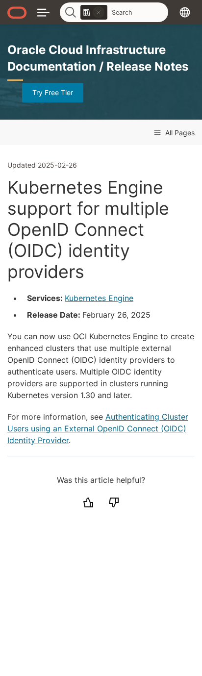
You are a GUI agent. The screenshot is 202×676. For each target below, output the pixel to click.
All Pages (179, 132)
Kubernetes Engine (99, 298)
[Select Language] (185, 12)
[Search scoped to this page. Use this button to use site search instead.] (98, 12)
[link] (93, 12)
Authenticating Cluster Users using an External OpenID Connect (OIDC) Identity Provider (97, 428)
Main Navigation (43, 12)
